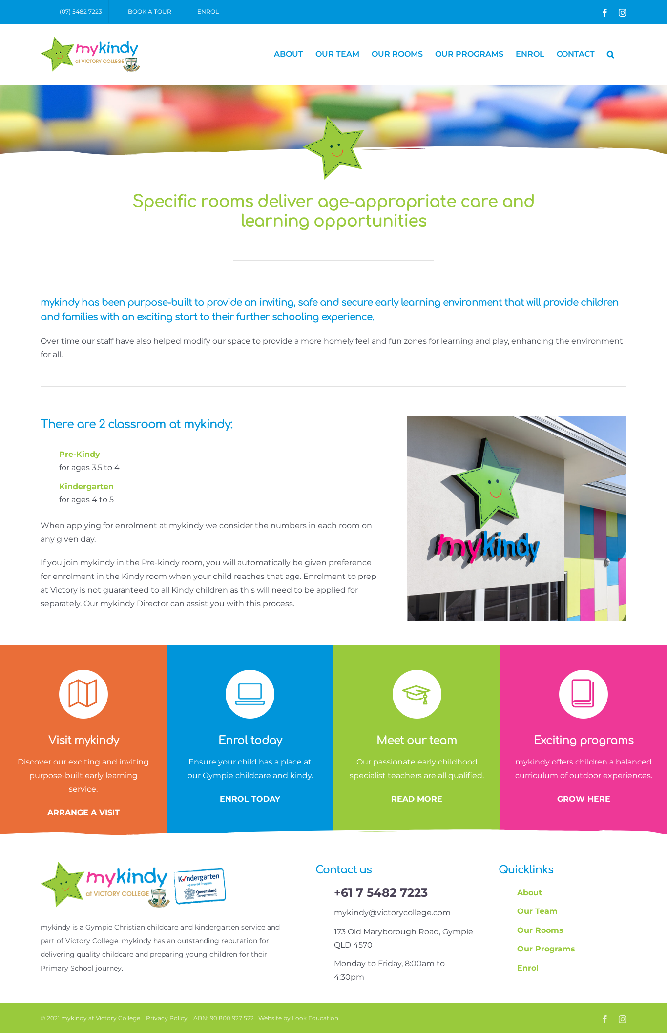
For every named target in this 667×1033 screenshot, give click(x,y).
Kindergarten (86, 486)
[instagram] (622, 1019)
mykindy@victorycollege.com (392, 912)
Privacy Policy (167, 1018)
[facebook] (605, 1019)
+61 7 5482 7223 (381, 893)
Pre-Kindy (79, 454)
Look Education (315, 1018)
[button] (610, 54)
